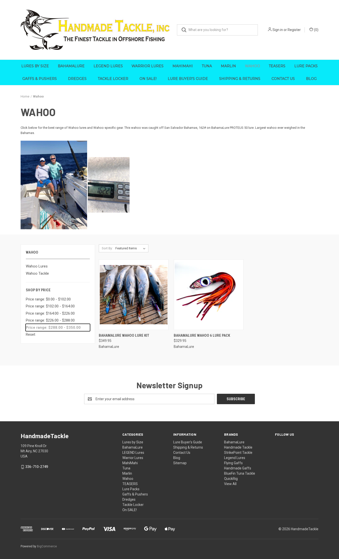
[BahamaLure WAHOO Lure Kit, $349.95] (134, 294)
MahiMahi (182, 66)
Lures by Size (35, 66)
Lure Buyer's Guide (188, 78)
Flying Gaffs (233, 463)
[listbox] (131, 248)
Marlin (228, 66)
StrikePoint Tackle (238, 453)
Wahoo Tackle (37, 273)
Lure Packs (306, 66)
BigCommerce (47, 546)
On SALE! (148, 78)
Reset (30, 334)
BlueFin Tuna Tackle (239, 473)
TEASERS (277, 66)
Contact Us (283, 78)
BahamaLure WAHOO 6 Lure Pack (202, 335)
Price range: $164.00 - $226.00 (50, 313)
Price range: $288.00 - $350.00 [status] (53, 327)
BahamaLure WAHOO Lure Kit (124, 335)
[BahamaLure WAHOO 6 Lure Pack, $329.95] (208, 294)
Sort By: (107, 248)
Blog (311, 78)
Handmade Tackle (238, 447)
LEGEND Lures (108, 66)
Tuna (207, 66)
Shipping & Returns (239, 78)
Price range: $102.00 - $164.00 (50, 306)
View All (230, 484)
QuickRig (231, 479)
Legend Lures (234, 458)
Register (294, 30)
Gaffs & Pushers (39, 78)
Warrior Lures (148, 66)
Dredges (77, 78)
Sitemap (180, 463)
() (315, 30)
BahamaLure (71, 66)
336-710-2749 (36, 466)
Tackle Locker (113, 78)
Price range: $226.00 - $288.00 (50, 320)
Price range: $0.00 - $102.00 (48, 299)
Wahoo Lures (37, 266)
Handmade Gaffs (237, 468)
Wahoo (252, 66)
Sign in (277, 30)
